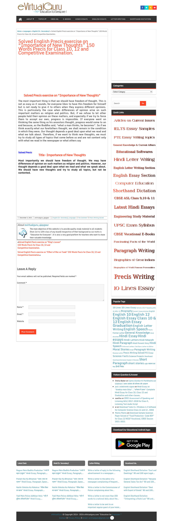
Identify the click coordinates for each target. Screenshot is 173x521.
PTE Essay (149, 352)
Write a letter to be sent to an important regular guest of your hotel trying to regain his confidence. (103, 506)
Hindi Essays (81, 19)
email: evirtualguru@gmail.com (96, 517)
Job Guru (138, 346)
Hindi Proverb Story (141, 343)
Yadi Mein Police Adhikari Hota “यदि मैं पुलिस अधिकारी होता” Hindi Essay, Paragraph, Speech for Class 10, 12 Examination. (32, 497)
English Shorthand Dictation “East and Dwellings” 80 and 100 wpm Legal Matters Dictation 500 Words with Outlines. (140, 472)
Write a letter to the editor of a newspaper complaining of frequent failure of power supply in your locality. (103, 480)
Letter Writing (118, 19)
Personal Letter (118, 353)
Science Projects (136, 356)
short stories (136, 363)
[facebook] (142, 8)
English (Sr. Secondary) (41, 31)
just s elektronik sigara (124, 386)
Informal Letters (128, 346)
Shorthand (148, 356)
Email (20, 314)
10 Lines (117, 307)
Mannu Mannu (121, 412)
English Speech (136, 329)
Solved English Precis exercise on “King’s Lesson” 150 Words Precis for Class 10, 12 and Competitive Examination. (39, 245)
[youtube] (155, 8)
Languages (27, 31)
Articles (139, 308)
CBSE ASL (55, 19)
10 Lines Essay (128, 307)
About (29, 19)
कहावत (150, 363)
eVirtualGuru (56, 514)
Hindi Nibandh (146, 340)
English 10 (122, 314)
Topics (41, 19)
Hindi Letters (131, 340)
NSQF (132, 350)
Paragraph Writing (144, 349)
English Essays (99, 19)
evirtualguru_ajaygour (37, 225)
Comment (22, 282)
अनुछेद (146, 363)
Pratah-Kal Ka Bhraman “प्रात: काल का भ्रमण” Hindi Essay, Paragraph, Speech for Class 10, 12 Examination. (32, 480)
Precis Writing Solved (97, 218)
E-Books (67, 19)
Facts (150, 329)
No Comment (83, 218)
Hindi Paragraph (122, 343)
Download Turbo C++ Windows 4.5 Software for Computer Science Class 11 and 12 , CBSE (135, 408)
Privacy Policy (74, 517)
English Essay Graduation (127, 323)
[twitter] (147, 8)
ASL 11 (117, 311)
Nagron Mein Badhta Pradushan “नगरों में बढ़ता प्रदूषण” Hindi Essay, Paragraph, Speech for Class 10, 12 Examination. (32, 472)
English (152, 311)
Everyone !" (117, 514)
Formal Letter (118, 332)
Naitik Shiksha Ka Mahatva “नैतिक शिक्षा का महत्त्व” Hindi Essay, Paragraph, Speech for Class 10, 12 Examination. (32, 489)
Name (20, 307)
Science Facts (121, 356)
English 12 (140, 314)
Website (20, 321)
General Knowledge (137, 332)
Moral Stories (121, 349)
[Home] (20, 19)
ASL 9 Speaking (147, 308)
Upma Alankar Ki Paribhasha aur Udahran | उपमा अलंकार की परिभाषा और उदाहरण (135, 382)
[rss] (151, 8)
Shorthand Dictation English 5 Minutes (126, 360)
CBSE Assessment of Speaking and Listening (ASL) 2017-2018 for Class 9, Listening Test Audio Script (134, 401)
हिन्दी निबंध (120, 366)
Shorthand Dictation (140, 19)
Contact (62, 517)
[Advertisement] (62, 76)
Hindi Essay (128, 336)
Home (19, 31)
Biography (126, 311)
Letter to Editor (147, 346)
